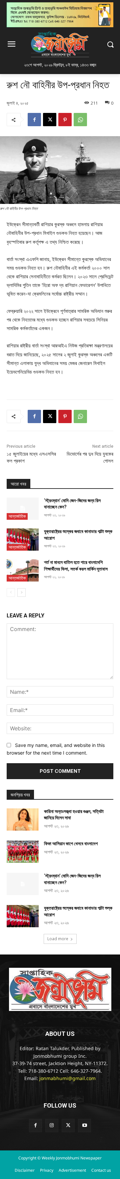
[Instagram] (51, 1125)
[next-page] (21, 592)
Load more (57, 939)
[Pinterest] (65, 119)
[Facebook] (34, 119)
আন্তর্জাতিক (17, 516)
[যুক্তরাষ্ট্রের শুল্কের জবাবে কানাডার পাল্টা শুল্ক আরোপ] (23, 539)
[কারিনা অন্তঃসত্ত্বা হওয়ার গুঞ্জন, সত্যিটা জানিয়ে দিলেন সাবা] (23, 819)
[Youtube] (84, 1125)
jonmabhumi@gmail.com (67, 1079)
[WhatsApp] (80, 119)
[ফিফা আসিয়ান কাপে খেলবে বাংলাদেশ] (23, 852)
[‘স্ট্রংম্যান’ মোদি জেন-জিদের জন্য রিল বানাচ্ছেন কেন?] (23, 509)
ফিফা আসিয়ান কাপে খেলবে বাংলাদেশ (71, 843)
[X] (49, 119)
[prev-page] (11, 592)
